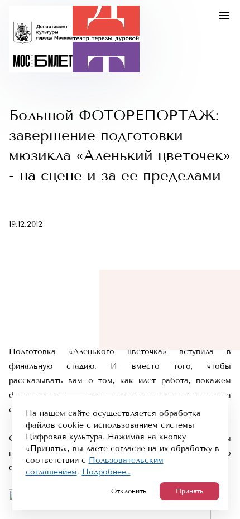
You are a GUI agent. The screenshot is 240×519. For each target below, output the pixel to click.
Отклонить (128, 491)
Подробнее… (106, 472)
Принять (189, 491)
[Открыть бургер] (224, 15)
